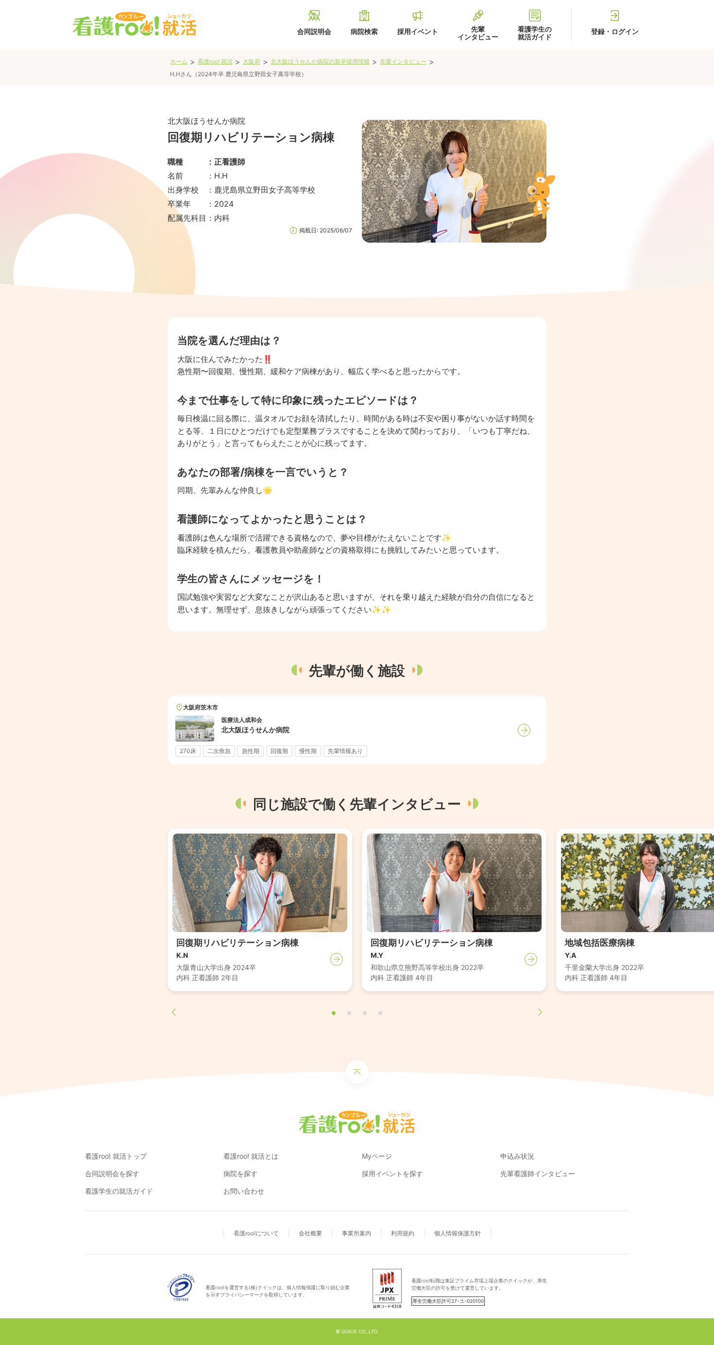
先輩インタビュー (403, 61)
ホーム (178, 61)
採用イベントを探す (392, 1173)
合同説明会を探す (112, 1173)
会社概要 (310, 1233)
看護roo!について (256, 1233)
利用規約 (402, 1233)
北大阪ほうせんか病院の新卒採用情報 (320, 61)
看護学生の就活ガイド (119, 1191)
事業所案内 (356, 1233)
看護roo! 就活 (215, 61)
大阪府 (251, 61)
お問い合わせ (243, 1191)
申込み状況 (517, 1156)
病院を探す (240, 1173)
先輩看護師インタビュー (537, 1173)
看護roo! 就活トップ (116, 1156)
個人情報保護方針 (457, 1233)
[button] (334, 1013)
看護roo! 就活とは (250, 1156)
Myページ (377, 1156)
